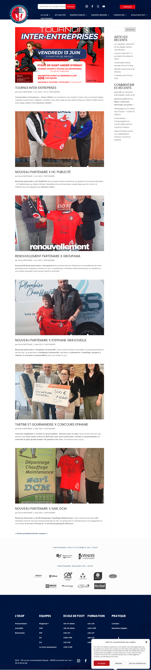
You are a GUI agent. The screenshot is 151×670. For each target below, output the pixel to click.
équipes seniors (99, 15)
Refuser (118, 663)
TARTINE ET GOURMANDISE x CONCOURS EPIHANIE (51, 424)
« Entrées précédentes (23, 533)
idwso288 (118, 92)
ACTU (46, 92)
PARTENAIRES (54, 92)
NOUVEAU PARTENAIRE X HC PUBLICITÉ (43, 172)
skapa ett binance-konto (123, 131)
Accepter (101, 663)
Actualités (60, 15)
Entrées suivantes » (40, 533)
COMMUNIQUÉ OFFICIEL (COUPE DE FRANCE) (122, 137)
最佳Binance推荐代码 (122, 99)
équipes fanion (77, 15)
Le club (44, 15)
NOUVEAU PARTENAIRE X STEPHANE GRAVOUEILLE (51, 340)
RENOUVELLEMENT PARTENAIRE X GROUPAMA (47, 256)
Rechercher (130, 29)
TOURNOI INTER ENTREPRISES (35, 88)
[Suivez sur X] (98, 6)
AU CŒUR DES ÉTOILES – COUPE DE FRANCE (124, 111)
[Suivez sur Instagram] (86, 6)
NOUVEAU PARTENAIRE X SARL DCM (41, 508)
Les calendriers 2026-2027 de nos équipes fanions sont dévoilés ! (124, 47)
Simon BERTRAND (25, 92)
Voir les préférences (137, 663)
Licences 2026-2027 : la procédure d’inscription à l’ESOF (123, 56)
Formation (119, 15)
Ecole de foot (138, 15)
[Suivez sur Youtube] (103, 6)
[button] (146, 642)
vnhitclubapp (119, 108)
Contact (127, 7)
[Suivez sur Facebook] (92, 6)
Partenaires (47, 19)
